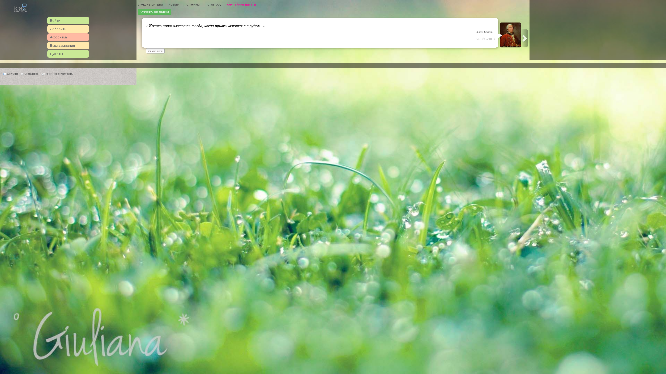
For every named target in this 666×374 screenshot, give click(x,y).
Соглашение (31, 73)
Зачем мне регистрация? (59, 73)
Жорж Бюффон (484, 31)
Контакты (12, 73)
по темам (192, 4)
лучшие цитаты (150, 4)
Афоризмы (59, 37)
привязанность (155, 50)
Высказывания (62, 45)
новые (174, 4)
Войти (55, 21)
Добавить (58, 29)
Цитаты (56, 54)
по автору (213, 4)
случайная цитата (241, 4)
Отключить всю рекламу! (154, 11)
